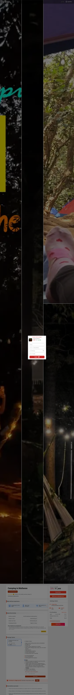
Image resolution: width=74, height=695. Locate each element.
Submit (35, 357)
